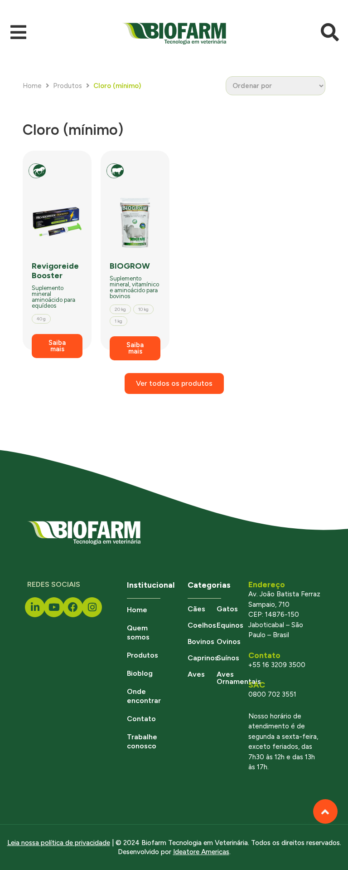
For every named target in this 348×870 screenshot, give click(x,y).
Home (32, 86)
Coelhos (202, 625)
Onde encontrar (143, 696)
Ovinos (229, 641)
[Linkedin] (35, 607)
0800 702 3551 (272, 694)
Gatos (227, 609)
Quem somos (138, 632)
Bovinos (201, 641)
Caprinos (203, 658)
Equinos (230, 625)
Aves (196, 674)
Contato (141, 718)
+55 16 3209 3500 (276, 665)
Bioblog (140, 673)
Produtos (67, 86)
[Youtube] (54, 607)
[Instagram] (92, 607)
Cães (196, 609)
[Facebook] (73, 607)
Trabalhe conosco (142, 741)
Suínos (228, 658)
